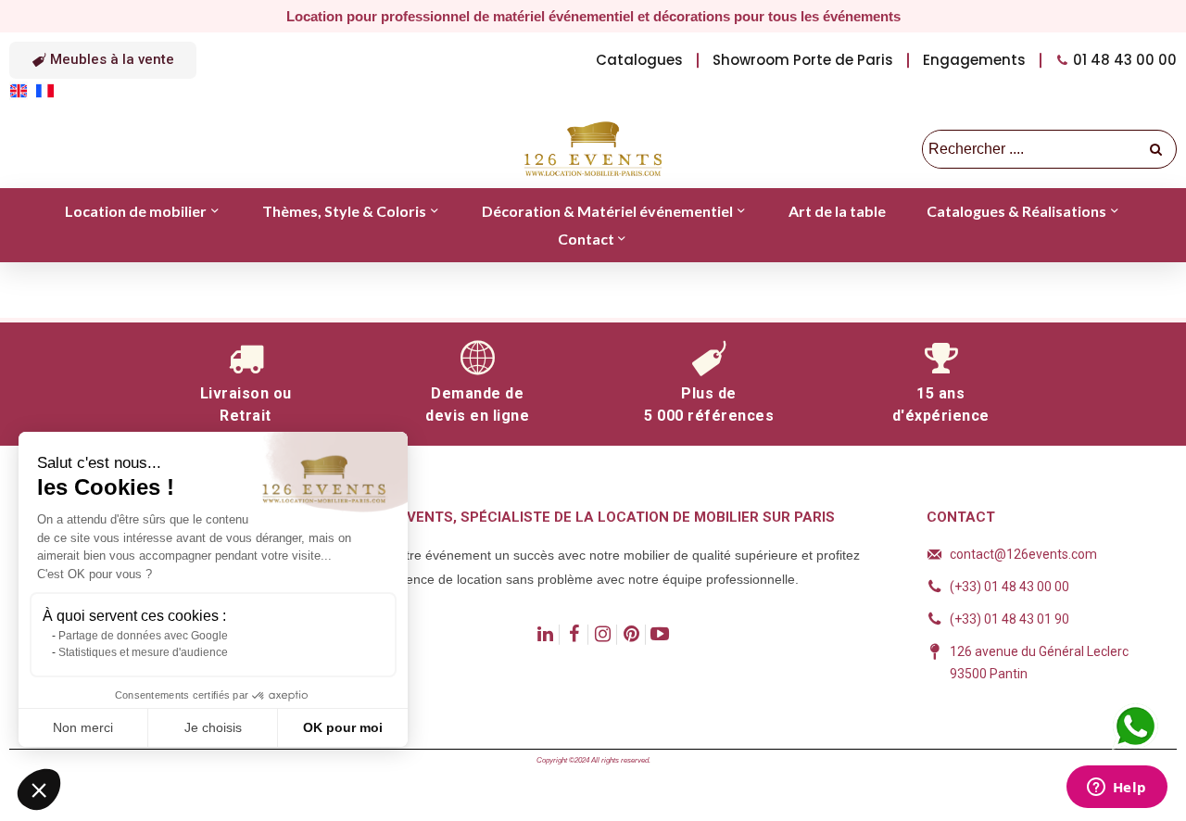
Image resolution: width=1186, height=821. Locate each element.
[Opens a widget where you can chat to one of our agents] (1116, 788)
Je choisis (213, 727)
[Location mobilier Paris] (593, 149)
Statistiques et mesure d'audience (143, 652)
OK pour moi (343, 727)
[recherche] (1157, 149)
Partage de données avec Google (143, 635)
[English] (22, 89)
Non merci (83, 727)
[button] (102, 60)
